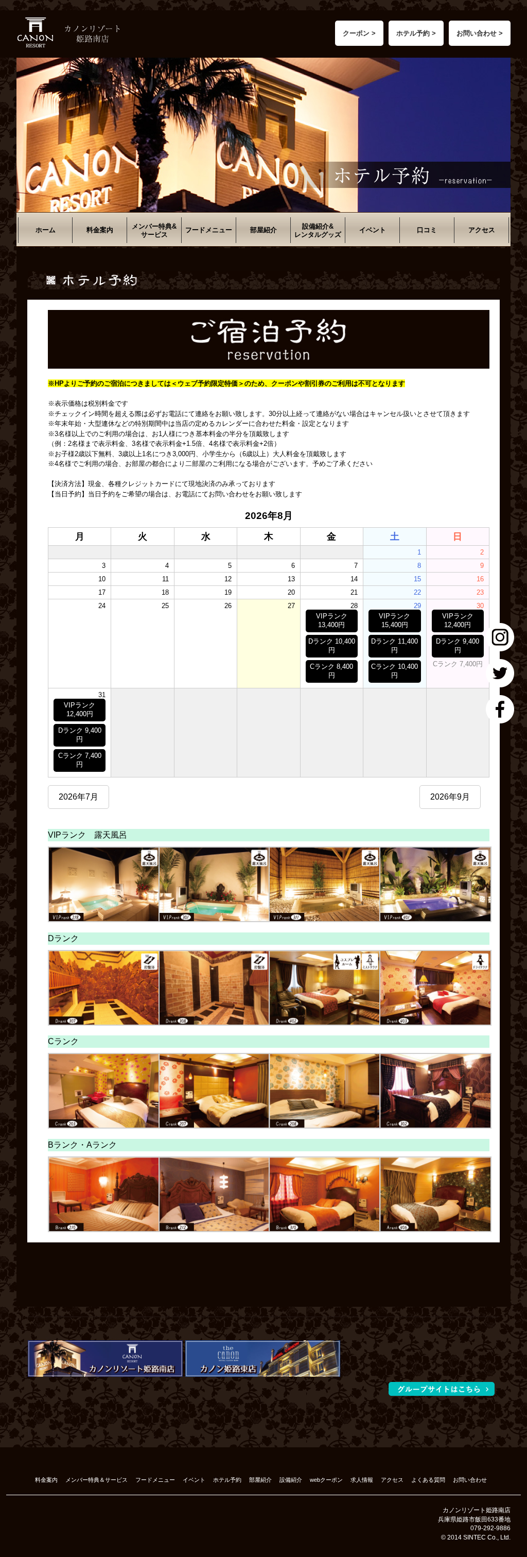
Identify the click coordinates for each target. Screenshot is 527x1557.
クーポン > (359, 33)
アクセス (481, 230)
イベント (372, 230)
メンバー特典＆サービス (96, 1480)
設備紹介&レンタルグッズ (317, 230)
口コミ (427, 230)
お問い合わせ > (479, 33)
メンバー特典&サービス (154, 230)
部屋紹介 (263, 230)
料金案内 (99, 230)
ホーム (46, 230)
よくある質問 (428, 1480)
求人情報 (361, 1480)
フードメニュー (208, 230)
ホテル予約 (227, 1480)
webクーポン (326, 1480)
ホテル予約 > (416, 33)
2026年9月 (450, 796)
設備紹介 (290, 1480)
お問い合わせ (470, 1480)
